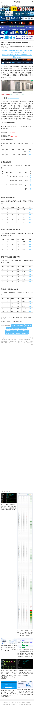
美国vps (17, 328)
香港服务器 (25, 333)
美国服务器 (23, 328)
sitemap (14, 702)
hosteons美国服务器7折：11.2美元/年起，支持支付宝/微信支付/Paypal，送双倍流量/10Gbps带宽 (25, 342)
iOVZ (2, 66)
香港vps (18, 333)
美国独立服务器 (10, 330)
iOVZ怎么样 (28, 325)
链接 (30, 152)
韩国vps (18, 330)
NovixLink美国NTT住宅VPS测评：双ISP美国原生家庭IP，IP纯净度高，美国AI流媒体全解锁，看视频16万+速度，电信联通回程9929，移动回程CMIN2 (25, 653)
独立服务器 (10, 328)
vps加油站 (17, 2)
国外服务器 (17, 46)
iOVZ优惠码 (20, 325)
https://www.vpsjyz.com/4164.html (14, 321)
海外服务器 (28, 46)
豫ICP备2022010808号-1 (26, 702)
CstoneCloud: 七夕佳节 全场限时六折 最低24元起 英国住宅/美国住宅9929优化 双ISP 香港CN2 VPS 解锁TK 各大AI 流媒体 (25, 693)
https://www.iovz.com (13, 98)
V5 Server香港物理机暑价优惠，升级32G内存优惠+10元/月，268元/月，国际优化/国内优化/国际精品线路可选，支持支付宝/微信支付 (9, 693)
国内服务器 (13, 5)
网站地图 (19, 702)
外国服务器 (22, 46)
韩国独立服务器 (10, 333)
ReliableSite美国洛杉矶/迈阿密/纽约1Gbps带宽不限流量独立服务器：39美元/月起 (8, 341)
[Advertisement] (17, 418)
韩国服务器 (25, 330)
